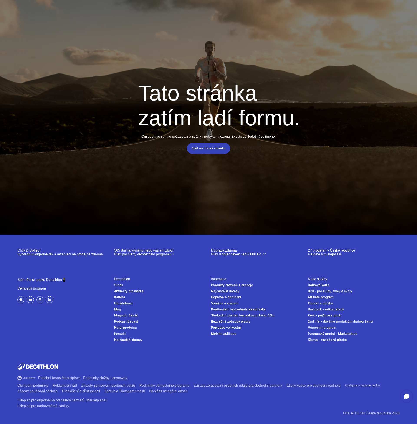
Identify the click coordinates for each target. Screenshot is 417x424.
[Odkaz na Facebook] (20, 299)
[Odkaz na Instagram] (39, 299)
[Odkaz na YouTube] (30, 299)
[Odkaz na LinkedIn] (49, 299)
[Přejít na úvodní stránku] (37, 367)
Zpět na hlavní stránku (208, 148)
